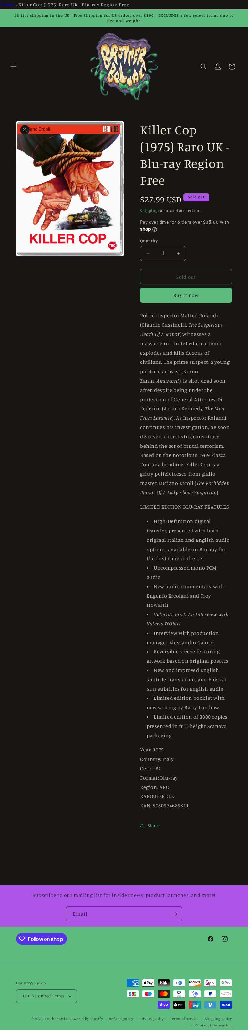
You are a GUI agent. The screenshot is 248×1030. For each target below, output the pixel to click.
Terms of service (184, 1018)
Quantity (149, 240)
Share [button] (154, 825)
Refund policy (121, 1018)
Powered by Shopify (86, 1018)
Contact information (213, 1025)
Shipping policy (218, 1018)
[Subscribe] (175, 913)
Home (7, 4)
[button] (13, 66)
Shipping (149, 210)
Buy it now (186, 295)
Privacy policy (152, 1018)
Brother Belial (56, 1018)
